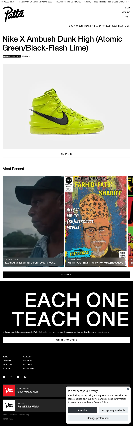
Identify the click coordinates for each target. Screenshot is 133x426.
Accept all (83, 410)
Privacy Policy (24, 415)
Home (5, 357)
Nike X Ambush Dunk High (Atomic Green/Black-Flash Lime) (99, 26)
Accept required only (113, 410)
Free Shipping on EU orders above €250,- (30, 2)
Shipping (27, 361)
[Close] (128, 389)
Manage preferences (98, 418)
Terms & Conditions (10, 415)
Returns (27, 364)
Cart (128, 17)
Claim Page (29, 368)
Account (126, 12)
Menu (127, 8)
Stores (6, 368)
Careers (27, 357)
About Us (7, 364)
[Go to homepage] (13, 14)
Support (7, 361)
